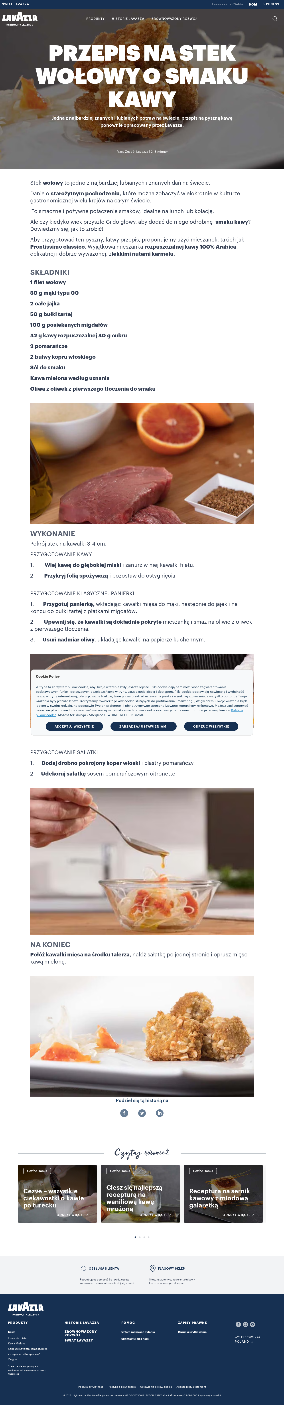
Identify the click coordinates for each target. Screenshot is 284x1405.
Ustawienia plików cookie (156, 1386)
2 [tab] (140, 1237)
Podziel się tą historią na (142, 1100)
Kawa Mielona (17, 1343)
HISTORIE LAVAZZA (82, 1322)
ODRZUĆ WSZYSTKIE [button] (211, 726)
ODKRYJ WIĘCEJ (71, 1214)
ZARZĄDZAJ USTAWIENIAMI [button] (143, 726)
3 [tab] (144, 1237)
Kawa (11, 1332)
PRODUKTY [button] (95, 18)
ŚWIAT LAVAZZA (15, 4)
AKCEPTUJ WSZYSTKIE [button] (74, 726)
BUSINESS (270, 4)
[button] (275, 19)
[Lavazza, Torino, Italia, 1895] (19, 19)
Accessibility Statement (191, 1386)
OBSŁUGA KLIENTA (104, 1268)
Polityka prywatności (91, 1386)
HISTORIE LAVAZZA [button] (128, 18)
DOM (253, 4)
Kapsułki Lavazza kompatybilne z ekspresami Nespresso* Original (27, 1354)
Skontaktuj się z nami (135, 1339)
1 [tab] (135, 1237)
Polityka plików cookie (122, 1386)
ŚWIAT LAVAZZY (79, 1340)
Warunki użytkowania (192, 1332)
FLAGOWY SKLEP (171, 1268)
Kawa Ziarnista (17, 1338)
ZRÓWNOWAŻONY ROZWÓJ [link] (174, 18)
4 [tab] (148, 1237)
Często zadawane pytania (138, 1332)
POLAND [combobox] (242, 1341)
